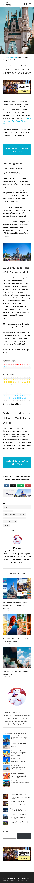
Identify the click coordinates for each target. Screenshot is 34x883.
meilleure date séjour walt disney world (15, 507)
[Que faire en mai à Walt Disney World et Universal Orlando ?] (5, 810)
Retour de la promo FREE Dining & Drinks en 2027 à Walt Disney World (19, 803)
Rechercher (7, 831)
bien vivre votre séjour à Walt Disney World (17, 121)
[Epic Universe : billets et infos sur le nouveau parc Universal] (5, 823)
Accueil (5, 57)
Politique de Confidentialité (24, 878)
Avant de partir (12, 57)
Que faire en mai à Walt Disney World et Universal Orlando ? (19, 810)
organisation (8, 510)
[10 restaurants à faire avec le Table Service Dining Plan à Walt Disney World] (5, 796)
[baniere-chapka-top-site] (17, 497)
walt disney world (10, 521)
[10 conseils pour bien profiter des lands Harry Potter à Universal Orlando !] (5, 816)
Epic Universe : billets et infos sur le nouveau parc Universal (20, 823)
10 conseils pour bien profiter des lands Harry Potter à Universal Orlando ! (20, 816)
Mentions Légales (11, 878)
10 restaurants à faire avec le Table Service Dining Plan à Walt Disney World (20, 797)
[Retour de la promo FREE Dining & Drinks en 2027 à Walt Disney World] (5, 803)
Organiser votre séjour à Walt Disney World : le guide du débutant (15, 605)
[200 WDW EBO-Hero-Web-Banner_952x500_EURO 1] (17, 94)
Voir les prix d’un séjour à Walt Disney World (17, 149)
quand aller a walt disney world (14, 514)
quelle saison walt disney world (14, 517)
